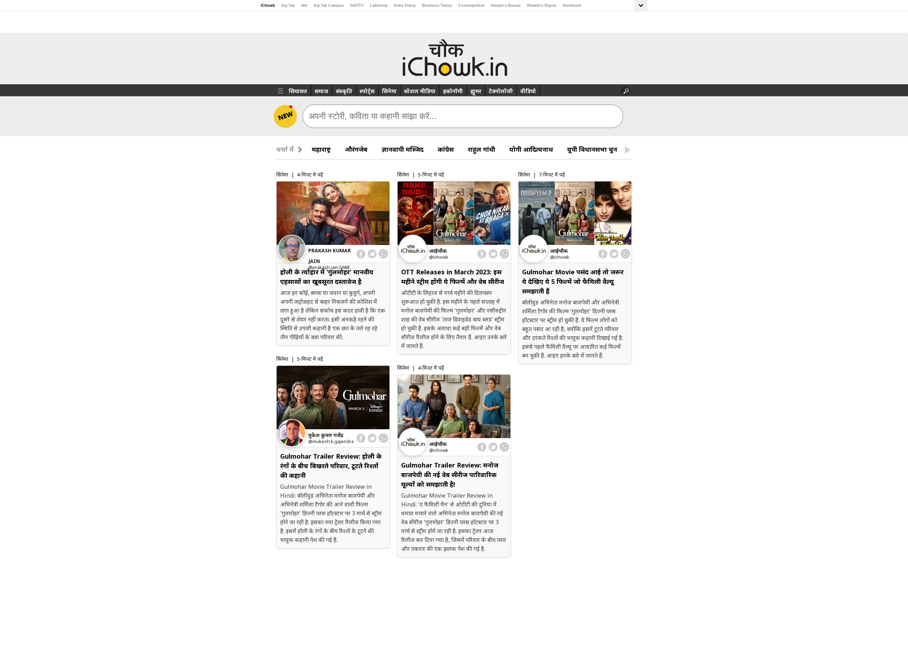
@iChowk (438, 257)
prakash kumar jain (329, 255)
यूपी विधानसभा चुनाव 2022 (603, 149)
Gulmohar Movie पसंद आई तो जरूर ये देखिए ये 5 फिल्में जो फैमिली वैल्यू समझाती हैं (573, 281)
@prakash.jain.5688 (328, 267)
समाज (321, 91)
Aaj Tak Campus (329, 5)
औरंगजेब (356, 149)
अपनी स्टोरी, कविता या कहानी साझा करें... (373, 116)
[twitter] (372, 254)
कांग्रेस (446, 149)
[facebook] (361, 254)
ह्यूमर (475, 91)
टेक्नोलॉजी (501, 91)
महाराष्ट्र (321, 149)
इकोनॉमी (453, 91)
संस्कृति (344, 91)
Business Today (437, 5)
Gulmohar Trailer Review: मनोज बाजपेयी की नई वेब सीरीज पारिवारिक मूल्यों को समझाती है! (449, 474)
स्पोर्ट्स (367, 91)
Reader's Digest (542, 5)
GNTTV (357, 5)
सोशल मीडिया (420, 91)
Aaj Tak (288, 5)
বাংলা (304, 5)
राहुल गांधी (481, 149)
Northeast (572, 5)
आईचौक (438, 250)
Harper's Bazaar (506, 5)
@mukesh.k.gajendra (331, 441)
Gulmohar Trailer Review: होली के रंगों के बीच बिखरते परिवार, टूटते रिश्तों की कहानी (331, 466)
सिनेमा (389, 91)
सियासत (298, 91)
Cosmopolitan (471, 5)
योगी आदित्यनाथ (531, 149)
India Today (405, 5)
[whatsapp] (383, 253)
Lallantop (379, 5)
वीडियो (528, 91)
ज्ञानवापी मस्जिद (402, 149)
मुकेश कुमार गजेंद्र (325, 435)
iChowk (268, 5)
